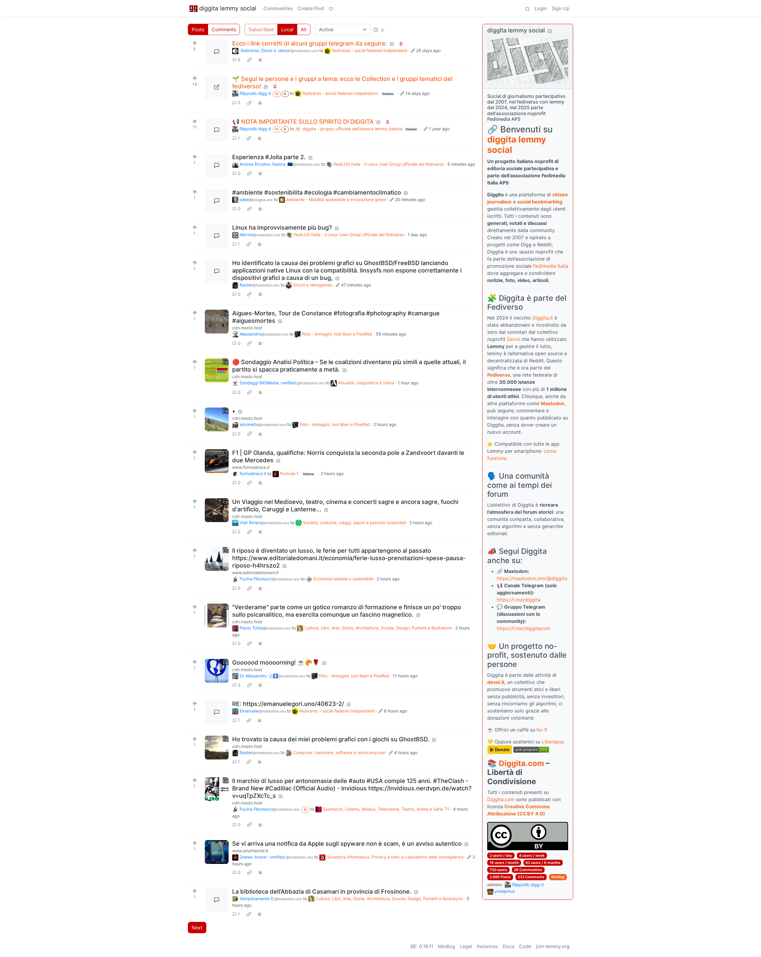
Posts (198, 29)
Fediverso (498, 375)
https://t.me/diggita (518, 600)
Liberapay (553, 742)
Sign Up (561, 8)
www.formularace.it (251, 467)
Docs (508, 946)
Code (525, 946)
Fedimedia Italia (550, 266)
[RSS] (382, 29)
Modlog (558, 877)
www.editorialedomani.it (255, 572)
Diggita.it (542, 318)
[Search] (527, 8)
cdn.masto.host (247, 327)
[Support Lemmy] (331, 8)
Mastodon (552, 403)
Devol (513, 339)
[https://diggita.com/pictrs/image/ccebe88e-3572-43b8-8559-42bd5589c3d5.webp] (217, 87)
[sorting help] (375, 29)
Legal (466, 946)
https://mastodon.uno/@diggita (532, 578)
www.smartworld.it (250, 850)
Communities (278, 8)
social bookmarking (539, 202)
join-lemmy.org (553, 946)
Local (287, 29)
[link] (249, 59)
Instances (487, 946)
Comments (224, 29)
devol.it (495, 682)
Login (540, 8)
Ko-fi (542, 730)
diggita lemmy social (227, 8)
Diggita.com (521, 763)
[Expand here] (217, 321)
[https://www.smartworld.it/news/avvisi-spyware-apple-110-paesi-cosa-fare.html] (217, 852)
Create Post (311, 8)
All (303, 29)
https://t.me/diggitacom (523, 628)
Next (197, 928)
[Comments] (217, 52)
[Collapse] (549, 31)
